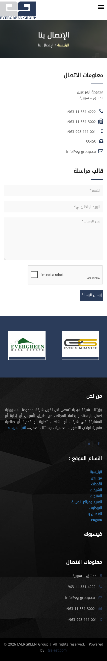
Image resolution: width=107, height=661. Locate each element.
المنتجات (96, 496)
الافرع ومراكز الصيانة (86, 502)
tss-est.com (57, 650)
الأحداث (96, 484)
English (96, 520)
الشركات (96, 490)
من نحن (96, 478)
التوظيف (95, 508)
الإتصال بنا (94, 514)
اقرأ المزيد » (17, 427)
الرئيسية (63, 45)
